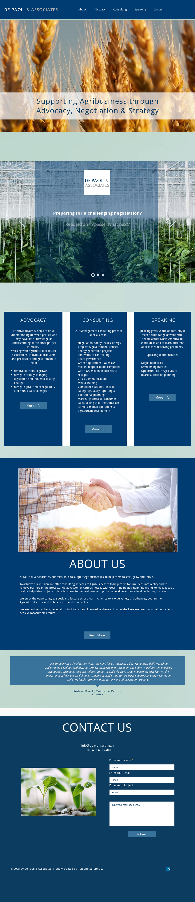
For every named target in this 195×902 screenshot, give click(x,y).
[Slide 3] (103, 275)
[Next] (173, 222)
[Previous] (22, 222)
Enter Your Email (119, 772)
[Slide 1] (97, 275)
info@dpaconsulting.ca (97, 745)
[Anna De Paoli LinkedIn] (168, 869)
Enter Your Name (120, 760)
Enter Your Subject (121, 785)
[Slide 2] (92, 275)
